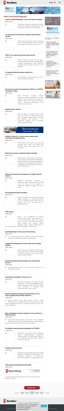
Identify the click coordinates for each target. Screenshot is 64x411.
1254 (41, 393)
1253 (36, 393)
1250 (22, 393)
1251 (26, 393)
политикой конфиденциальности (23, 408)
